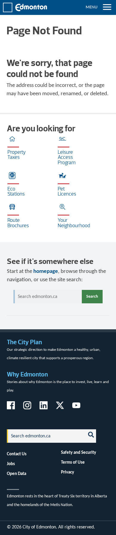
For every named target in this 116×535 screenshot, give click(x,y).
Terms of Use (73, 462)
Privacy (67, 472)
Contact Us (16, 454)
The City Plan (24, 342)
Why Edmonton (27, 374)
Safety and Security (78, 452)
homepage (45, 271)
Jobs (11, 464)
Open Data (16, 473)
